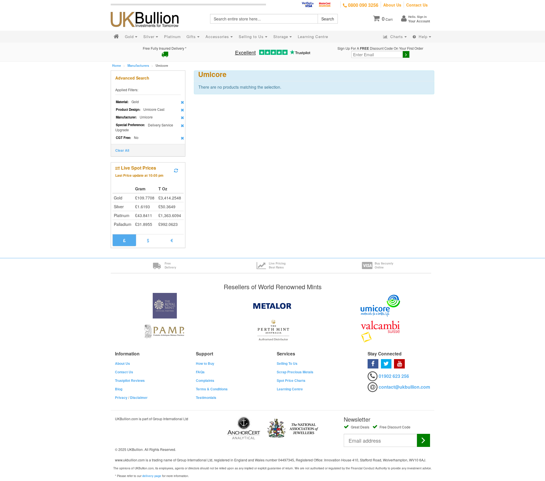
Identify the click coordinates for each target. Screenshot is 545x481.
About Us (392, 5)
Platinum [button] (172, 36)
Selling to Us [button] (252, 36)
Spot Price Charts (291, 380)
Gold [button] (130, 36)
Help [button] (423, 36)
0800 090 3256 (362, 5)
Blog (118, 389)
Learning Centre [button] (313, 36)
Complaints (205, 380)
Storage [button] (281, 36)
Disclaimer (139, 397)
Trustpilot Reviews (130, 380)
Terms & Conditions (212, 389)
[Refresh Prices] (176, 170)
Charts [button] (396, 36)
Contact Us (417, 5)
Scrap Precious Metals (295, 371)
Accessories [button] (218, 36)
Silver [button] (149, 36)
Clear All (122, 150)
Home (116, 65)
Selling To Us (287, 363)
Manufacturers (138, 65)
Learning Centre (290, 389)
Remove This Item (182, 102)
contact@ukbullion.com (404, 387)
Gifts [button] (191, 36)
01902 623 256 (394, 376)
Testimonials (206, 397)
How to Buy (205, 363)
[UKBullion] (148, 10)
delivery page (151, 476)
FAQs (200, 371)
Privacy (121, 397)
